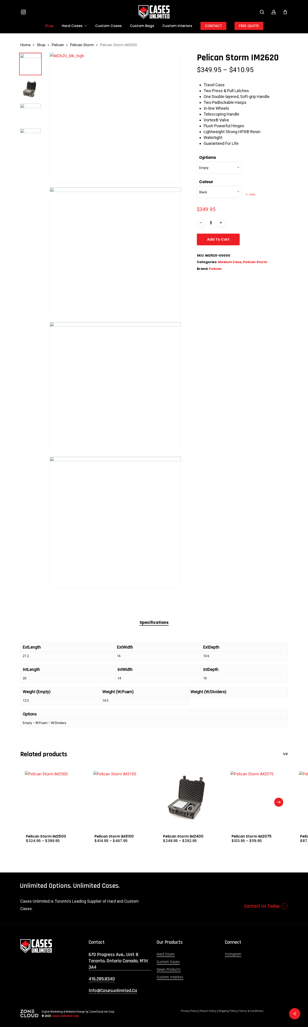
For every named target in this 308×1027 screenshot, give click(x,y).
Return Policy (208, 1011)
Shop (41, 45)
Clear (252, 194)
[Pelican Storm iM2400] (188, 797)
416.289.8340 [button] (102, 979)
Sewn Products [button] (169, 969)
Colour (206, 181)
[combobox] (219, 168)
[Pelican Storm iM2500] (51, 797)
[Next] (278, 802)
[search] (262, 12)
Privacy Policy (189, 1011)
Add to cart (218, 239)
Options (207, 157)
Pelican (58, 45)
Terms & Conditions (251, 1011)
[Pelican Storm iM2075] (257, 797)
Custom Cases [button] (168, 961)
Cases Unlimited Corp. (65, 1016)
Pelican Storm (82, 45)
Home (25, 45)
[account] (273, 12)
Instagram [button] (233, 954)
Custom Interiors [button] (170, 977)
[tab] (154, 622)
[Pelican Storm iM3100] (120, 797)
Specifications (154, 622)
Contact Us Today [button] (262, 906)
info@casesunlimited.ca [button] (113, 991)
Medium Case (229, 262)
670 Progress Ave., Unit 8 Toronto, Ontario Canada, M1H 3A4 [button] (118, 961)
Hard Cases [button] (166, 954)
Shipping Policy (227, 1011)
